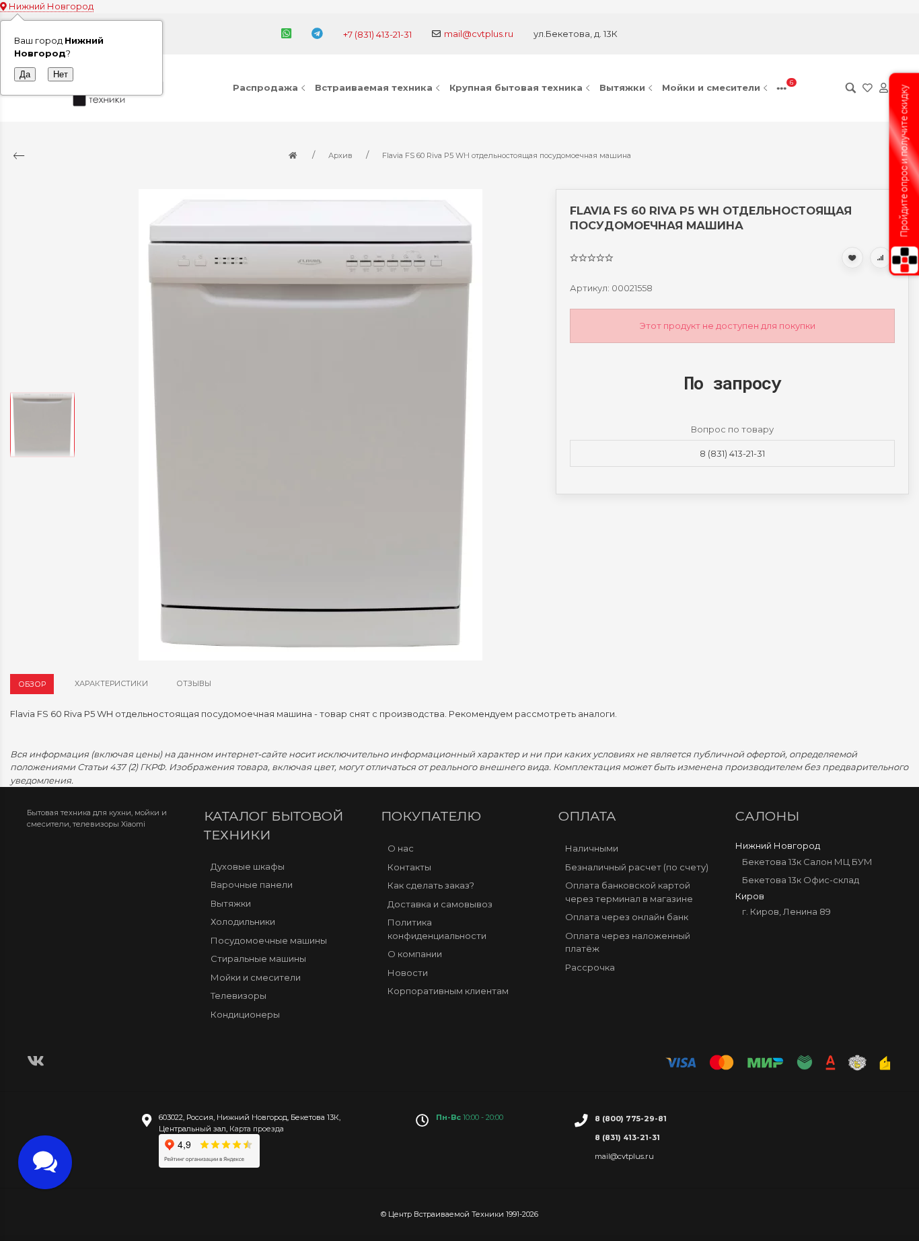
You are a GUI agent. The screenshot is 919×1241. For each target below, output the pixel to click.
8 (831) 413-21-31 (732, 453)
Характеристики (111, 683)
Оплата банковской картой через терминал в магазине (629, 892)
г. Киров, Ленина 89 (786, 911)
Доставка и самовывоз (440, 903)
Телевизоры (238, 995)
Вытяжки (622, 87)
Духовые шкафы (248, 866)
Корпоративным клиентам (448, 990)
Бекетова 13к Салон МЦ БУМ (807, 861)
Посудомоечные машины (269, 940)
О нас (401, 848)
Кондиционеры (245, 1014)
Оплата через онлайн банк (626, 916)
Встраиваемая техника (374, 87)
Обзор (32, 684)
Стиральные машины (258, 958)
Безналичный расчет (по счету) (636, 866)
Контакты (409, 866)
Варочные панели (252, 884)
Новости (408, 972)
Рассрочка (590, 966)
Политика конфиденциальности (437, 929)
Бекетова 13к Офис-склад (800, 879)
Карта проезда (256, 1128)
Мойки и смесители (711, 87)
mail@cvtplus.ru (478, 33)
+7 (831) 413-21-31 (377, 34)
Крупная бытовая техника (516, 87)
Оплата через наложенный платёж (627, 942)
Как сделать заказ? (431, 885)
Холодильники (243, 921)
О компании (415, 953)
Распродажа (265, 87)
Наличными (591, 848)
